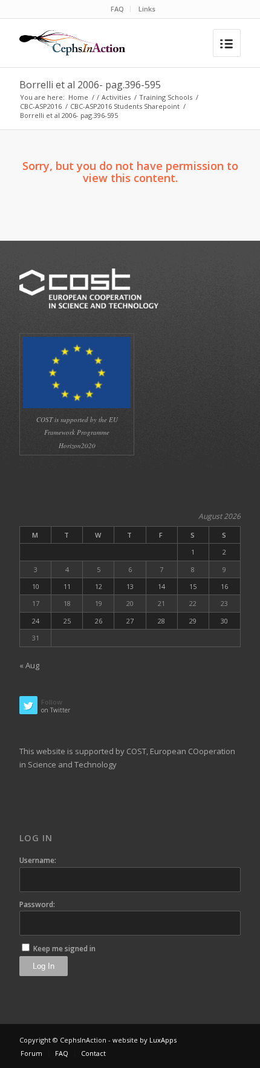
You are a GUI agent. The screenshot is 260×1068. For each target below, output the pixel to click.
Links (146, 8)
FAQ (117, 8)
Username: (37, 860)
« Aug (29, 665)
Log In (43, 966)
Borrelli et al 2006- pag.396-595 (90, 84)
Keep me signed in (64, 948)
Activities (116, 97)
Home (78, 97)
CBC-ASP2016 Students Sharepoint (125, 106)
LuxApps (163, 1039)
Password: (37, 904)
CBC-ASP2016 (41, 106)
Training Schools (165, 97)
